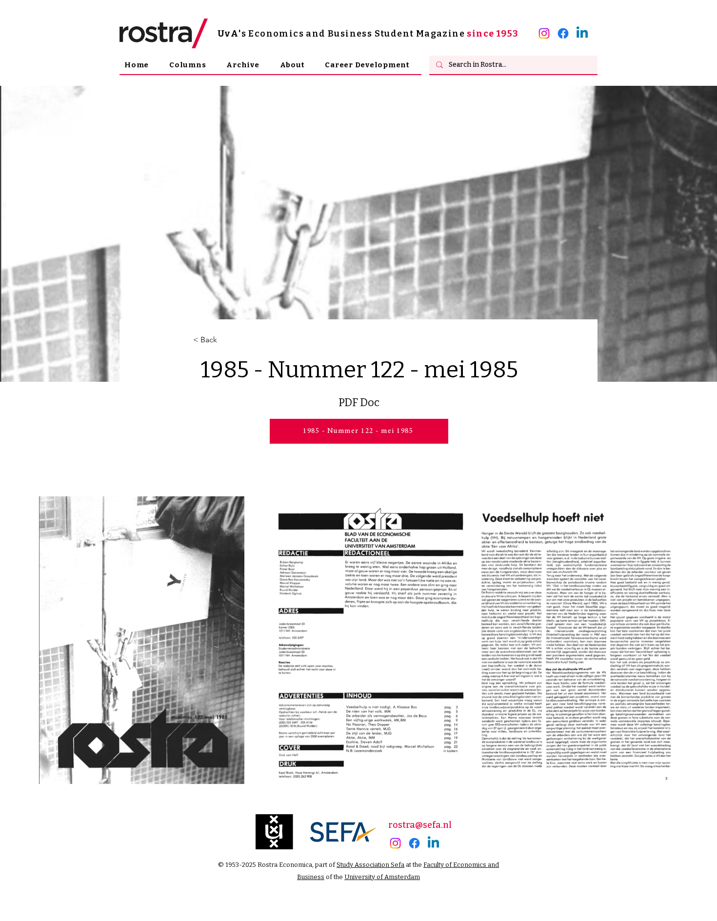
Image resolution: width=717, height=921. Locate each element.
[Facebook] (563, 33)
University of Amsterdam (382, 877)
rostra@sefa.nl (420, 825)
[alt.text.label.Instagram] (544, 33)
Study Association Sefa (370, 864)
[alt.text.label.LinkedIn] (582, 33)
